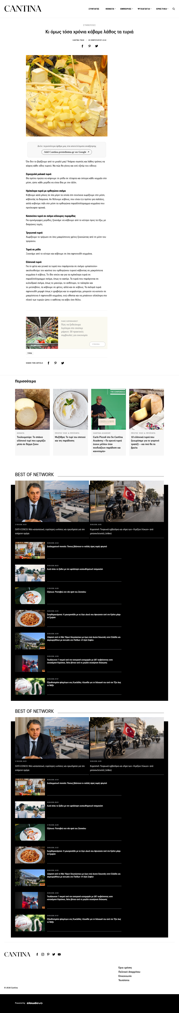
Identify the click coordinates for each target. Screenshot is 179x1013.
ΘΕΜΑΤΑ (20, 433)
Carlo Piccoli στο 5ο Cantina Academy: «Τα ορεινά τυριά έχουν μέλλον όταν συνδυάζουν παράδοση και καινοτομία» (108, 444)
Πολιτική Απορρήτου (129, 971)
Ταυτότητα (123, 980)
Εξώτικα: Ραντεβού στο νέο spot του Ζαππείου (66, 592)
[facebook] (82, 46)
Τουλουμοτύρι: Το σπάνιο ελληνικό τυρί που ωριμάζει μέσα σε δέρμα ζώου (31, 441)
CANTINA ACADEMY (102, 433)
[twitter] (96, 46)
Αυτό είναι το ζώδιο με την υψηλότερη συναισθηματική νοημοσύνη (75, 569)
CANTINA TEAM (78, 40)
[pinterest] (89, 46)
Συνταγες (94, 9)
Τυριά (30, 353)
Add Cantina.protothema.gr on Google (65, 152)
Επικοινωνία (125, 976)
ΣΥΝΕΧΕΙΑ (96, 344)
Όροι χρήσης (125, 967)
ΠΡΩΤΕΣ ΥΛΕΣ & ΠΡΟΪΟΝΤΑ (67, 433)
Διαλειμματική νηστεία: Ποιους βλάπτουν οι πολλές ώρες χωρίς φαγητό (77, 546)
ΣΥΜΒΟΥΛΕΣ (89, 25)
